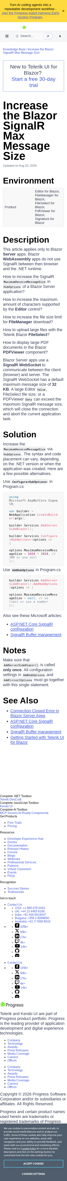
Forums (12, 852)
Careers (12, 1057)
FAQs (11, 875)
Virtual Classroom (19, 869)
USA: (30, 908)
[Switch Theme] (60, 36)
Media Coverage (18, 1053)
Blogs (11, 855)
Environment (28, 180)
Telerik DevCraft (10, 799)
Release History (18, 848)
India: (30, 914)
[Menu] (7, 36)
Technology (15, 1043)
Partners (13, 865)
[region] (33, 1152)
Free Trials (14, 822)
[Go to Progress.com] (12, 1006)
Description (26, 240)
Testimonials (15, 891)
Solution (19, 434)
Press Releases (17, 1050)
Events (12, 872)
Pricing (12, 826)
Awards (12, 1047)
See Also (20, 700)
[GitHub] (17, 952)
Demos (12, 842)
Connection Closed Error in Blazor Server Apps (34, 713)
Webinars (13, 859)
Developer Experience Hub (25, 838)
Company (13, 1040)
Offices (12, 1060)
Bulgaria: (32, 918)
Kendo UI (6, 806)
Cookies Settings (33, 1174)
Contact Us (14, 904)
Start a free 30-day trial (33, 82)
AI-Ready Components (33, 813)
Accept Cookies (33, 1163)
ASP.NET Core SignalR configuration (31, 626)
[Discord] (17, 956)
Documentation (17, 845)
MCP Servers (9, 813)
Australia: (32, 921)
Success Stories (18, 888)
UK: (30, 911)
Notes (14, 650)
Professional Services (21, 862)
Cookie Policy (28, 1148)
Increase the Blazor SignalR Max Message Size (28, 51)
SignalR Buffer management (35, 634)
